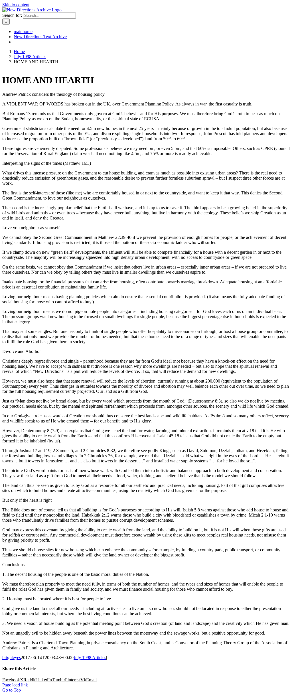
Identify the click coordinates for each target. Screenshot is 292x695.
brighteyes (11, 657)
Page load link (15, 684)
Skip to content (15, 4)
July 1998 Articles (90, 657)
